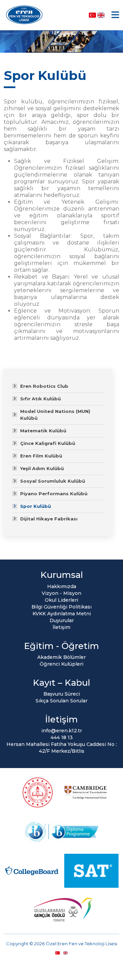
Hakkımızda (61, 586)
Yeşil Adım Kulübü (42, 468)
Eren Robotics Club (44, 386)
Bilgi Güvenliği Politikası (61, 607)
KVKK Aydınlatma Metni (61, 614)
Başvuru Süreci (61, 694)
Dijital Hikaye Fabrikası (49, 518)
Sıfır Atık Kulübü (40, 398)
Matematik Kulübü (43, 430)
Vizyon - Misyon (61, 593)
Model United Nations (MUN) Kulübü (55, 415)
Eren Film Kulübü (41, 456)
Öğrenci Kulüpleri (61, 664)
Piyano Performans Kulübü (53, 493)
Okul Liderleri (61, 600)
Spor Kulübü (35, 506)
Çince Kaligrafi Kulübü (47, 443)
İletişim (61, 627)
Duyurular (62, 620)
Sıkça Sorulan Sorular (61, 701)
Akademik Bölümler (61, 657)
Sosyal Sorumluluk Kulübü (52, 481)
